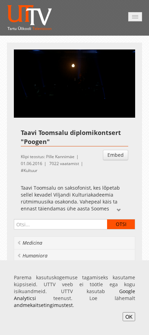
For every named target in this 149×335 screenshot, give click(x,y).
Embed (115, 155)
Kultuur (30, 170)
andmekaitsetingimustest (43, 305)
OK (128, 316)
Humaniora (35, 255)
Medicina (32, 242)
